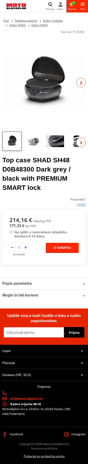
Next (81, 82)
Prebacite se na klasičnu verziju (44, 456)
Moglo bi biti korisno (20, 295)
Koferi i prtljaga (53, 21)
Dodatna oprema (26, 21)
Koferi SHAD (17, 25)
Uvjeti (6, 351)
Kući (6, 21)
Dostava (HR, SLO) (16, 375)
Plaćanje (8, 363)
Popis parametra (17, 283)
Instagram (78, 434)
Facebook (16, 434)
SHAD (81, 204)
